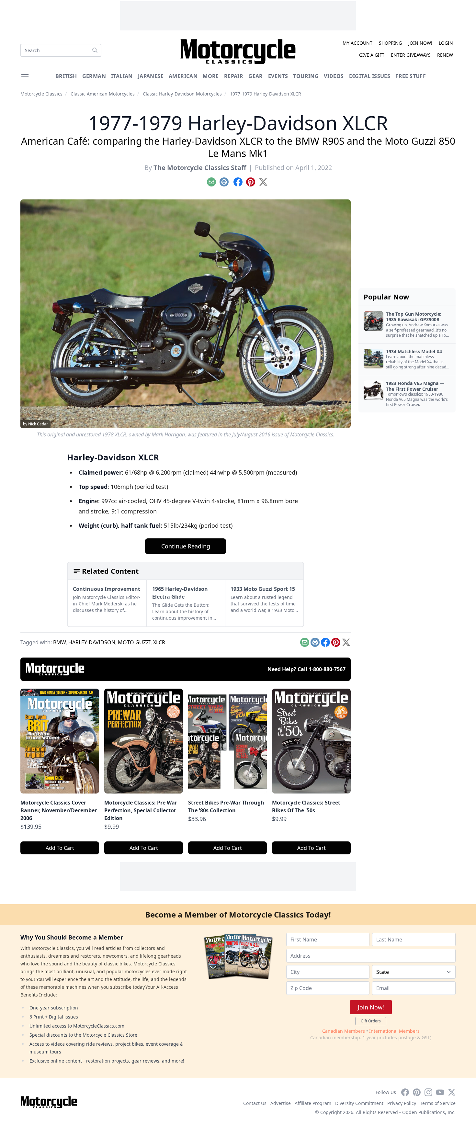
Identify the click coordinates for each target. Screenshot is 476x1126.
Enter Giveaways (411, 55)
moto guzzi (134, 642)
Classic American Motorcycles (103, 94)
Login (446, 43)
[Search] (94, 50)
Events (278, 76)
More (211, 76)
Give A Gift (371, 55)
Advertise (280, 1103)
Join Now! (420, 43)
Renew (445, 55)
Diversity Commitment (359, 1103)
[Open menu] (24, 76)
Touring (306, 76)
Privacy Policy (401, 1103)
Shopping (390, 43)
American (183, 76)
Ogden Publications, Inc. (429, 1112)
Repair (233, 76)
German (94, 76)
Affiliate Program (313, 1103)
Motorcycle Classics (41, 94)
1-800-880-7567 (327, 669)
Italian (122, 76)
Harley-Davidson (91, 642)
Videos (334, 76)
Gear (255, 76)
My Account (357, 43)
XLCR (159, 642)
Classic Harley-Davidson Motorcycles (182, 94)
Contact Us (254, 1103)
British (66, 76)
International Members (394, 1031)
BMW (59, 642)
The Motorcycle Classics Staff (199, 167)
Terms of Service (438, 1103)
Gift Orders (371, 1021)
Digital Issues (370, 76)
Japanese (151, 76)
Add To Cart (60, 847)
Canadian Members (343, 1031)
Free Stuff (410, 76)
